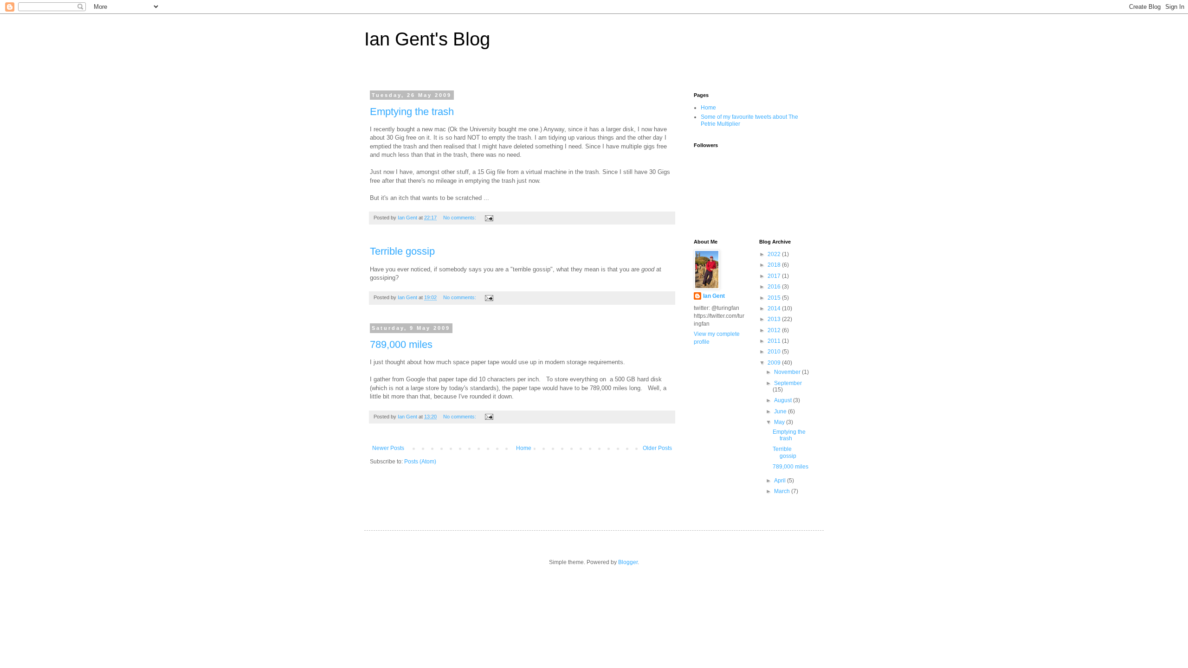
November (788, 372)
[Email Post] (489, 217)
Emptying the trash (412, 111)
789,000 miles (401, 344)
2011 (775, 341)
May (780, 422)
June (781, 411)
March (782, 491)
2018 (775, 265)
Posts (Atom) (420, 461)
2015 (775, 298)
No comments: (460, 217)
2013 (775, 319)
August (783, 400)
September (788, 383)
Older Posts (657, 448)
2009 (775, 363)
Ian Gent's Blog (427, 39)
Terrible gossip (402, 251)
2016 (775, 286)
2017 (775, 276)
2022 (775, 254)
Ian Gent (714, 296)
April (780, 480)
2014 (775, 308)
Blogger (628, 562)
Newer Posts (388, 448)
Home (523, 448)
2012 (775, 330)
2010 (775, 351)
